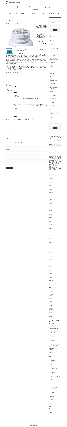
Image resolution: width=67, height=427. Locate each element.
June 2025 (50, 186)
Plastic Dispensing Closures (54, 99)
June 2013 (50, 312)
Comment (7, 157)
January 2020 (51, 256)
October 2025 (51, 182)
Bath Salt (51, 37)
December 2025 (51, 179)
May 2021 (50, 238)
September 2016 (51, 294)
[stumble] (13, 23)
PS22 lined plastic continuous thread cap (18, 66)
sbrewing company (9, 132)
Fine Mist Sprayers (52, 55)
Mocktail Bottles (54, 368)
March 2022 (50, 224)
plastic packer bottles (26, 67)
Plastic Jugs (52, 102)
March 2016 (50, 302)
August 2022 (50, 217)
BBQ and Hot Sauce (53, 39)
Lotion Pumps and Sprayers (54, 83)
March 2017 (50, 288)
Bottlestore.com (36, 424)
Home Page (51, 69)
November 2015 (51, 306)
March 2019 (50, 266)
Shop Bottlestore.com (12, 13)
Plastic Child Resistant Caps (54, 95)
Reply (16, 86)
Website (7, 153)
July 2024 (50, 200)
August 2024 (50, 199)
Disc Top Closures (52, 52)
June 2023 (50, 207)
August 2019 (50, 262)
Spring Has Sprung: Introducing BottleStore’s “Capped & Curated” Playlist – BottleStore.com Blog (55, 161)
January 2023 (51, 213)
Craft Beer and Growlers (54, 51)
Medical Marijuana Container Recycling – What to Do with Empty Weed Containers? (55, 152)
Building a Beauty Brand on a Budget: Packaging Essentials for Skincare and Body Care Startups (55, 145)
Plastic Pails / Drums (53, 105)
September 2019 (51, 260)
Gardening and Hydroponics (54, 59)
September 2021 (51, 232)
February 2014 (51, 309)
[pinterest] (17, 23)
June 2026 (50, 175)
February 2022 (51, 225)
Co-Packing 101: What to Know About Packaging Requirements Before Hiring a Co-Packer (55, 137)
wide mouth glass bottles (34, 67)
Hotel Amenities (52, 73)
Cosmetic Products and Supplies (56, 376)
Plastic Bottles (52, 396)
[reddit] (15, 23)
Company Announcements (54, 48)
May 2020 (50, 252)
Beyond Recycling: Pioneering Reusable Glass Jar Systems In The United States (55, 168)
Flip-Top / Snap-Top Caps (53, 56)
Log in (50, 408)
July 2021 (50, 235)
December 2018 (51, 269)
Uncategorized (52, 118)
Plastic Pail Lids (52, 103)
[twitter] (8, 23)
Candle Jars (52, 40)
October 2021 (51, 231)
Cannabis (51, 44)
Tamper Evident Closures (54, 112)
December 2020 (51, 242)
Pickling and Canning (53, 92)
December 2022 (51, 214)
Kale (30, 425)
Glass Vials (51, 66)
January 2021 (51, 241)
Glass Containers (52, 62)
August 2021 (50, 234)
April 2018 (50, 277)
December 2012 (51, 316)
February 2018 (51, 280)
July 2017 (50, 287)
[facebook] (6, 23)
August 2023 (50, 206)
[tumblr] (12, 23)
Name (6, 145)
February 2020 (51, 255)
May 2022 (50, 221)
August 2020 (50, 248)
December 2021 (51, 228)
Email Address (8, 149)
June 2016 (50, 298)
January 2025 (51, 193)
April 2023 (50, 210)
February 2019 (51, 267)
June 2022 (50, 220)
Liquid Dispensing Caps (53, 80)
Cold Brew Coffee (53, 360)
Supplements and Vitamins (54, 110)
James (6, 124)
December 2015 (51, 305)
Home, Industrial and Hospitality (48, 13)
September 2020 (51, 246)
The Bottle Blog (33, 7)
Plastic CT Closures (53, 98)
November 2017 (51, 284)
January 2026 (51, 178)
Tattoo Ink (51, 113)
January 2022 (51, 227)
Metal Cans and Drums (53, 84)
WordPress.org (51, 412)
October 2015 (51, 308)
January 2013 (51, 315)
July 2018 (50, 274)
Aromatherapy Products (54, 36)
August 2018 (50, 273)
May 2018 (50, 276)
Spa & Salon (52, 380)
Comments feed (51, 411)
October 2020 (51, 245)
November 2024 (51, 196)
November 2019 (51, 259)
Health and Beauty (35, 13)
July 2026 (50, 174)
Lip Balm (51, 79)
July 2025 (50, 185)
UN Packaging (52, 117)
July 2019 (50, 263)
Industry (50, 356)
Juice (50, 76)
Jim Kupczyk (50, 154)
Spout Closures (52, 109)
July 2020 (50, 249)
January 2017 (51, 291)
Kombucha (51, 77)
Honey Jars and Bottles (53, 72)
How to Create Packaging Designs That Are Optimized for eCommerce (55, 163)
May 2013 (50, 313)
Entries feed (50, 409)
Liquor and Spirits (53, 367)
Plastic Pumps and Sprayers (54, 106)
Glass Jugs (51, 65)
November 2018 (51, 270)
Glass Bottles (52, 349)
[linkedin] (10, 23)
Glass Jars (51, 63)
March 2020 (50, 253)
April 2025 (50, 189)
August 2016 (50, 295)
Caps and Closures (53, 45)
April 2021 (50, 239)
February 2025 (51, 192)
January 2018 (51, 281)
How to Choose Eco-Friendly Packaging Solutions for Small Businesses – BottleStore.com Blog (54, 166)
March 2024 (50, 203)
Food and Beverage (24, 13)
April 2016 (50, 301)
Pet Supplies (52, 91)
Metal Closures (52, 86)
